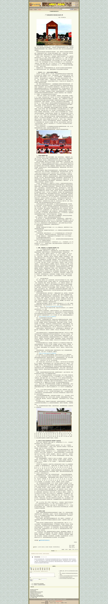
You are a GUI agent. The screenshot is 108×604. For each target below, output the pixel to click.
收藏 (63, 549)
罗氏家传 (53, 7)
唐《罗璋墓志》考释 (33, 597)
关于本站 (43, 599)
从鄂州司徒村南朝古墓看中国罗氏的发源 (37, 596)
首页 (43, 7)
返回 (70, 549)
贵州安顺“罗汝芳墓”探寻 (34, 589)
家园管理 (64, 599)
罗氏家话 (49, 7)
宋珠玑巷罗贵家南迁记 (45, 540)
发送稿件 (76, 5)
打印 (66, 549)
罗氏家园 (31, 9)
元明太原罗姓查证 (33, 590)
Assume (55, 602)
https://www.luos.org (52, 601)
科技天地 (60, 7)
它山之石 (63, 7)
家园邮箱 (50, 599)
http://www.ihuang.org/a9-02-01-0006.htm (54, 306)
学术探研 (35, 9)
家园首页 (47, 599)
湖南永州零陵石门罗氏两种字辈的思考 (36, 595)
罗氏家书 (56, 7)
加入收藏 (76, 4)
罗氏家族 (46, 7)
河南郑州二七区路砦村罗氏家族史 (39, 584)
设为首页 (76, 2)
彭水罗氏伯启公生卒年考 (34, 594)
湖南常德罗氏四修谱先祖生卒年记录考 (36, 591)
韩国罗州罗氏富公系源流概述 (39, 583)
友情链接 (54, 599)
